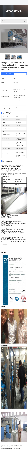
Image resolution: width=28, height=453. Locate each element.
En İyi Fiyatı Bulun (8, 73)
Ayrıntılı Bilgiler (8, 108)
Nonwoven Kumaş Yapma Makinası (10, 448)
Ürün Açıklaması (20, 108)
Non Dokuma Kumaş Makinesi (14, 445)
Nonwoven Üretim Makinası (8, 446)
